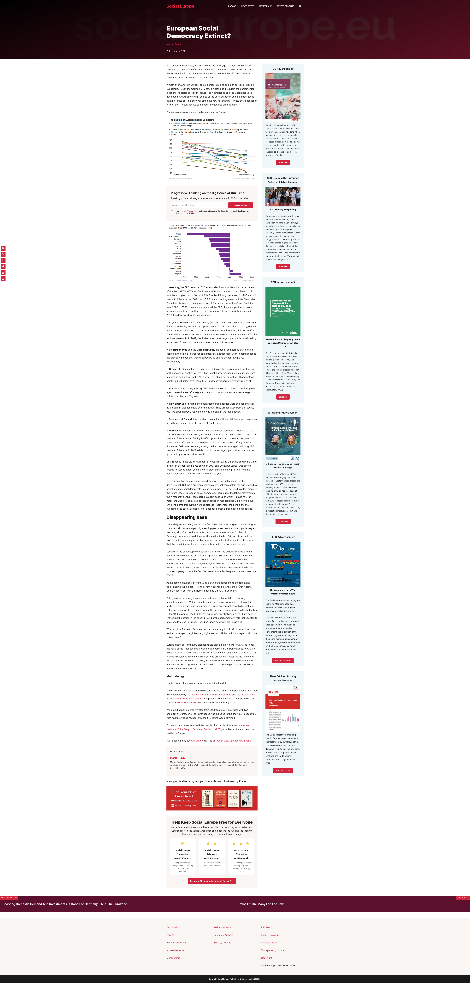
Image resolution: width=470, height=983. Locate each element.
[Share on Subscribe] (3, 278)
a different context (186, 702)
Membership (265, 6)
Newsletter (247, 6)
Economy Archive (223, 935)
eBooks (232, 6)
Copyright (266, 958)
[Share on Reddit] (3, 272)
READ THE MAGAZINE (283, 661)
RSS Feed (266, 927)
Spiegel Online (195, 740)
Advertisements (285, 6)
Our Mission (172, 927)
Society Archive (222, 942)
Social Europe (180, 6)
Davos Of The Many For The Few (260, 904)
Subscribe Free (241, 205)
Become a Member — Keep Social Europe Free (212, 881)
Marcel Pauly (173, 44)
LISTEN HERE (283, 521)
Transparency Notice (272, 950)
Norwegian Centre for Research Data (210, 694)
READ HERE (283, 397)
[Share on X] (3, 254)
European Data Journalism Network (232, 740)
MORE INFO (283, 267)
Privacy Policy (192, 211)
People (170, 935)
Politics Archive (222, 927)
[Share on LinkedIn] (3, 260)
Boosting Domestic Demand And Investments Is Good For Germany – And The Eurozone (64, 904)
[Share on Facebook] (3, 266)
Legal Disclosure (270, 935)
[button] (300, 6)
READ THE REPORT (283, 771)
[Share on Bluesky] (3, 248)
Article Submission (176, 942)
